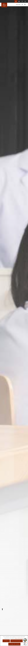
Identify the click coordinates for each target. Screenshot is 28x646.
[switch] (25, 644)
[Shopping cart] (22, 1)
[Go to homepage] (4, 5)
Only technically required (18, 640)
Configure (6, 640)
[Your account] (25, 1)
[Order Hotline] (15, 1)
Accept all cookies (14, 644)
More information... (19, 638)
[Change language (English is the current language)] (19, 1)
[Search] (22, 4)
